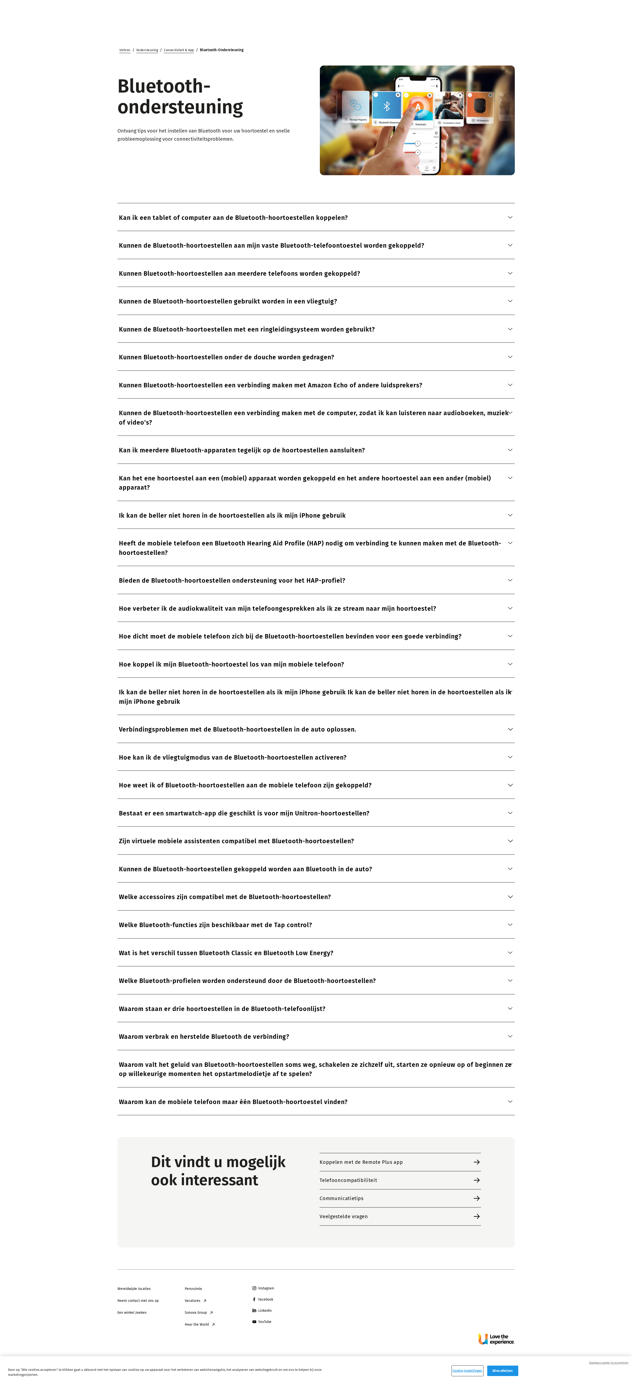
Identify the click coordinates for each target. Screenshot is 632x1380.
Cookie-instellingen (467, 1371)
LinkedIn (265, 1311)
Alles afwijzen (502, 1371)
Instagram (266, 1288)
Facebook (265, 1299)
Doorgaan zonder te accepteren (608, 1362)
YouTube (264, 1322)
